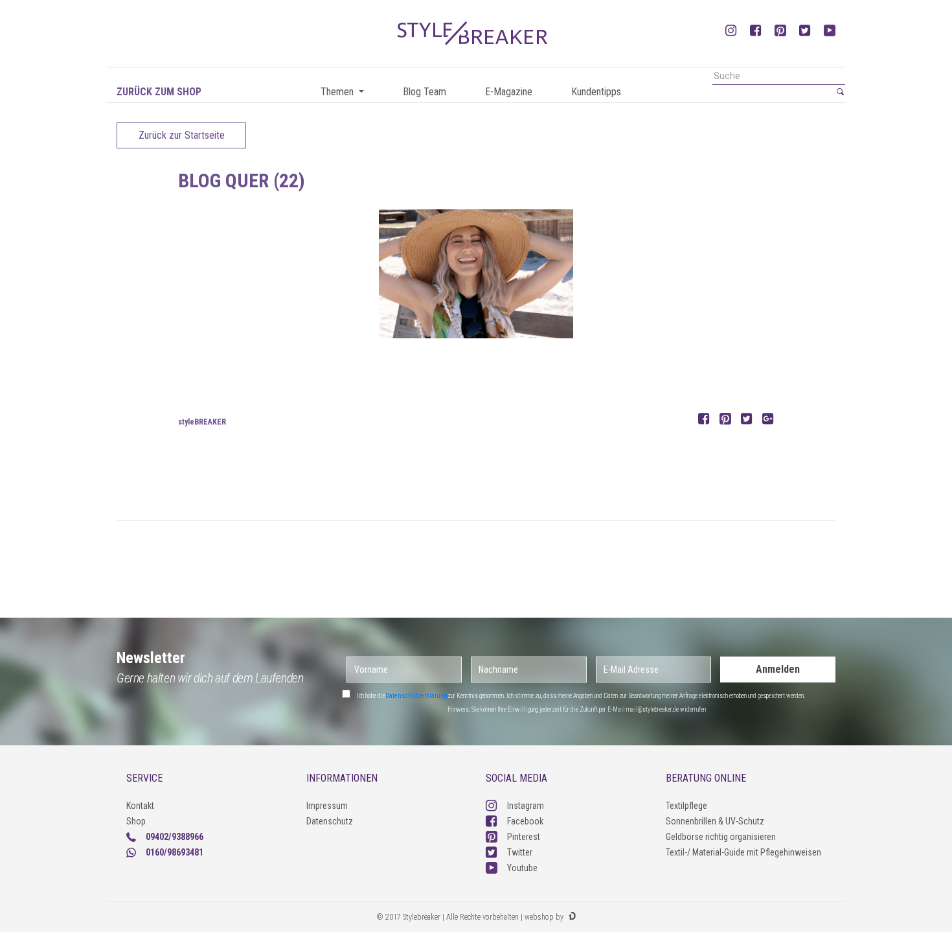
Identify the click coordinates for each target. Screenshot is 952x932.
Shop (136, 821)
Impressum (327, 805)
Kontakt (140, 805)
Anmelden (778, 669)
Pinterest (523, 837)
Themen (338, 92)
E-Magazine (508, 92)
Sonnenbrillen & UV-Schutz (715, 821)
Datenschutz (329, 821)
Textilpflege (686, 805)
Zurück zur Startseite (182, 135)
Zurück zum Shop (159, 92)
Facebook (525, 821)
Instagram (525, 805)
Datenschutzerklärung (416, 695)
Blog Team (424, 92)
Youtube (522, 868)
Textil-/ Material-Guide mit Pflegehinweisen (743, 852)
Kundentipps (596, 92)
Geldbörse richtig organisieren (721, 837)
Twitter (519, 852)
